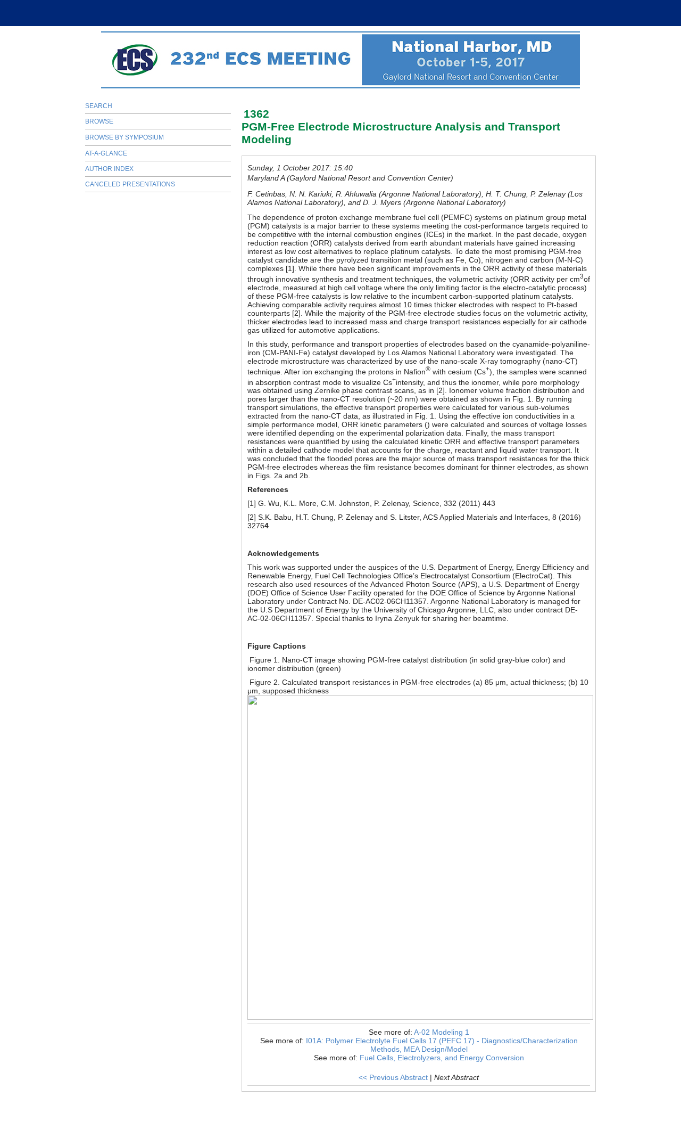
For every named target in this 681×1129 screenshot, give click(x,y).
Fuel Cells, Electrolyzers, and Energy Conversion (442, 1057)
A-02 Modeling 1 (441, 1032)
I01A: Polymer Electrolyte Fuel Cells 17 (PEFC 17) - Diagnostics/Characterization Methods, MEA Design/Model (442, 1044)
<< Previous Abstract (393, 1077)
